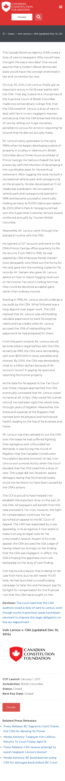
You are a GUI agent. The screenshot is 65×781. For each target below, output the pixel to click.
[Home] (3, 33)
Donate (22, 17)
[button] (60, 6)
